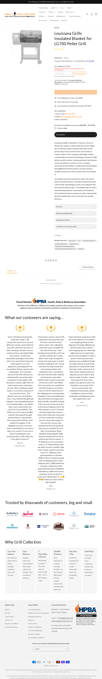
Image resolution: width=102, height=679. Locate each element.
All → (79, 240)
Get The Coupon (79, 73)
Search (7, 609)
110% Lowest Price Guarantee (38, 613)
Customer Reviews (34, 609)
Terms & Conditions (35, 627)
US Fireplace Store (11, 627)
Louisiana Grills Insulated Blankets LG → (65, 248)
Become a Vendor (34, 634)
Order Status (9, 616)
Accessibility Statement (36, 637)
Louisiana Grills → (74, 243)
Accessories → (72, 240)
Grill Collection (53, 665)
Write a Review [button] (88, 267)
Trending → (81, 248)
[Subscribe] (66, 649)
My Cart (7, 613)
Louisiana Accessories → (61, 243)
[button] (44, 8)
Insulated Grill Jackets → (89, 240)
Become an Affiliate (11, 623)
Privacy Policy (32, 623)
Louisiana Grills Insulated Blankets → (64, 246)
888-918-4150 (69, 114)
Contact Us (9, 620)
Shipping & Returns (34, 616)
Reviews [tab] (10, 271)
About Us (31, 620)
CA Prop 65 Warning (35, 630)
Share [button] (59, 235)
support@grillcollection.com (71, 116)
